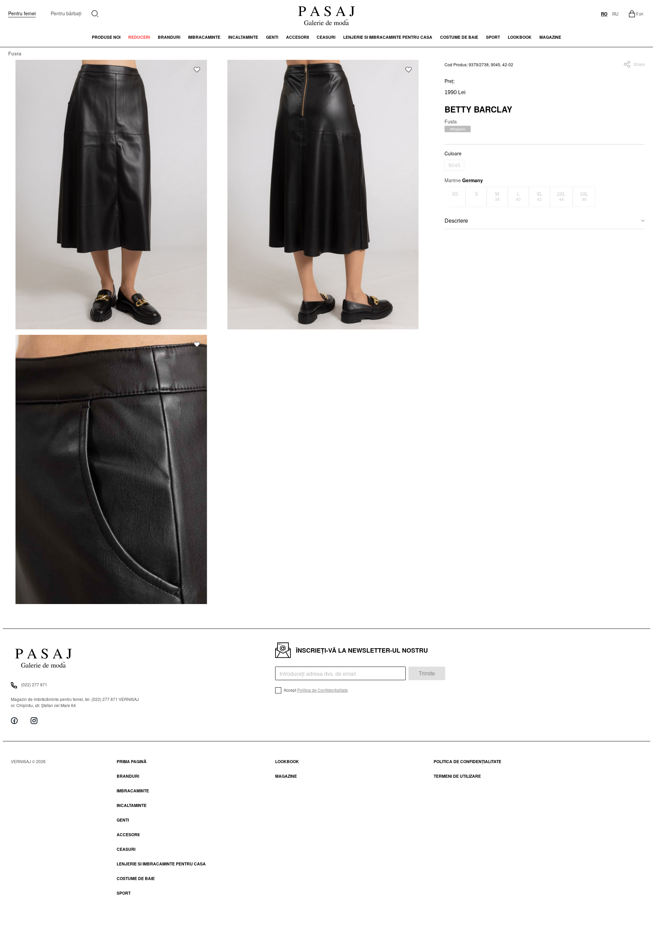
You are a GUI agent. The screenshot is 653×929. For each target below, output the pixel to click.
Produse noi (106, 37)
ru (615, 13)
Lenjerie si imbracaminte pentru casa (387, 37)
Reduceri (139, 37)
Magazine (550, 37)
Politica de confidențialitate (467, 761)
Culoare (453, 153)
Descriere (456, 220)
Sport (124, 893)
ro (604, 13)
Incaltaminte (243, 37)
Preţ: (450, 81)
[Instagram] (34, 720)
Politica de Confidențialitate (322, 690)
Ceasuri (326, 37)
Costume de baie (459, 37)
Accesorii (297, 37)
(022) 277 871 (34, 684)
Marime (464, 180)
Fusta (14, 53)
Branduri (169, 37)
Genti (272, 37)
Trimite (427, 673)
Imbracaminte (204, 37)
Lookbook (287, 761)
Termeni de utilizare (457, 776)
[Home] (326, 13)
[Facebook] (14, 720)
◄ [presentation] (449, 197)
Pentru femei (22, 13)
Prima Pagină (132, 761)
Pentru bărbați (66, 13)
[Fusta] (111, 194)
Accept (315, 690)
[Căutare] (95, 13)
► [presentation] (640, 197)
